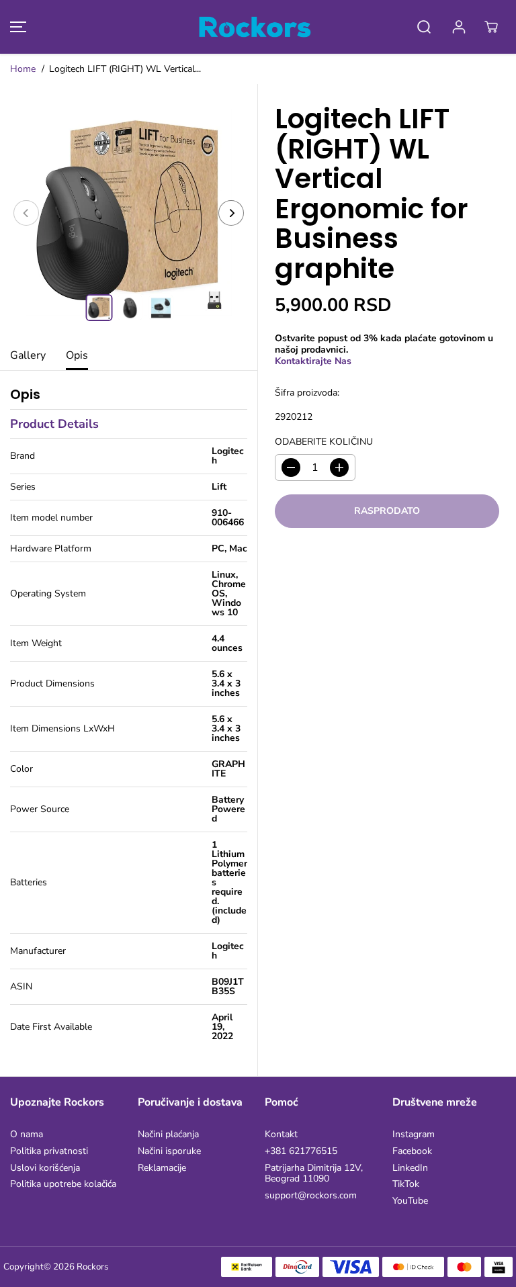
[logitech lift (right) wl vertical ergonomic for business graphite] (128, 212)
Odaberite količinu (324, 442)
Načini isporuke (169, 1151)
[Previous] (26, 213)
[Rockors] (255, 27)
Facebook (412, 1151)
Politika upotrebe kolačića (63, 1184)
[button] (16, 27)
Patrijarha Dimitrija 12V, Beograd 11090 (314, 1174)
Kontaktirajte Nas (313, 361)
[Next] (231, 213)
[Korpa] (491, 27)
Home (23, 68)
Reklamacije (162, 1168)
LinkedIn (410, 1168)
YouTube (410, 1201)
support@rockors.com (311, 1196)
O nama (26, 1135)
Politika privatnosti (49, 1151)
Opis (77, 355)
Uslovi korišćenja (45, 1168)
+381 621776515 (301, 1151)
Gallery (28, 355)
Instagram (413, 1135)
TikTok (405, 1184)
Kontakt (281, 1135)
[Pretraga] (424, 27)
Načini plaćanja (168, 1135)
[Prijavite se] (459, 27)
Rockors (92, 1267)
